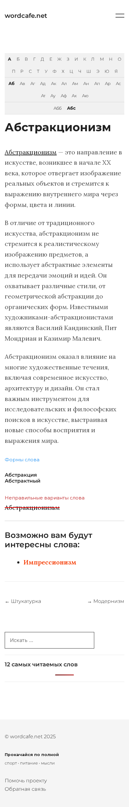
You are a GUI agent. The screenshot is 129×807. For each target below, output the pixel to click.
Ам (75, 83)
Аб (11, 83)
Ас (118, 83)
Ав (22, 83)
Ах (74, 95)
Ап (97, 83)
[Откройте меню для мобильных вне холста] (120, 15)
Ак (53, 83)
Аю (85, 95)
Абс (71, 108)
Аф (63, 95)
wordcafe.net (26, 15)
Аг (32, 83)
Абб (57, 108)
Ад (42, 83)
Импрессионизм (49, 562)
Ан (86, 83)
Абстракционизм (31, 152)
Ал (63, 83)
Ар (107, 83)
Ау (52, 95)
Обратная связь (25, 789)
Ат (43, 95)
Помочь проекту (26, 781)
